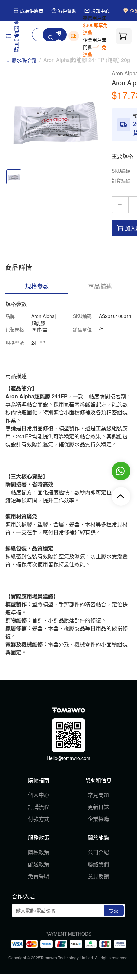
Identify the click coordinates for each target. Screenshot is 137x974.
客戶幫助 (67, 11)
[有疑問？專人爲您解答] (121, 471)
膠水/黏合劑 (24, 60)
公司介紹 (98, 852)
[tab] (36, 286)
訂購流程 (38, 807)
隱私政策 (38, 852)
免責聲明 (38, 876)
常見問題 (98, 795)
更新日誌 (98, 807)
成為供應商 (31, 11)
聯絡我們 (98, 864)
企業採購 (98, 819)
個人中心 (38, 795)
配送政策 (38, 864)
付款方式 (38, 819)
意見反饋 (98, 876)
